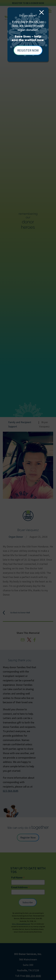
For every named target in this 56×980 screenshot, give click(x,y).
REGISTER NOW (28, 50)
